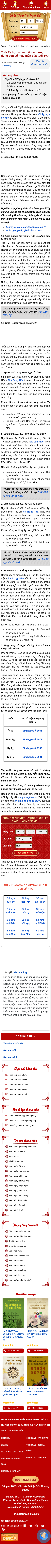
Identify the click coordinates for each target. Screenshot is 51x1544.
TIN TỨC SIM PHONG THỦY (12, 1430)
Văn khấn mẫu (15, 1251)
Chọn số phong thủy (25, 39)
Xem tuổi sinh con (17, 1275)
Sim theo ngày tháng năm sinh (22, 1146)
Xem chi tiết (13, 1351)
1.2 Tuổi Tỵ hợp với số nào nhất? (23, 90)
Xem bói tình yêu (16, 1210)
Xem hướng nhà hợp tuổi (20, 1280)
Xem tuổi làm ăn (16, 1260)
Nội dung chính (11, 75)
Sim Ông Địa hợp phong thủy (22, 1125)
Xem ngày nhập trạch (18, 1185)
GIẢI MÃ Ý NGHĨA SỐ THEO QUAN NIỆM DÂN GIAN (37, 1391)
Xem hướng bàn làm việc (20, 1236)
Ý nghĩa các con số (17, 1246)
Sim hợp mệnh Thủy (18, 1084)
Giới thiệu (5, 1438)
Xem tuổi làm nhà (17, 1265)
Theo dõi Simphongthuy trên (39, 62)
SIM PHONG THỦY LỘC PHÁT (13, 1420)
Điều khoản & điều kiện (12, 1452)
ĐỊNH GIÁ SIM (44, 1425)
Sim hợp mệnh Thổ (18, 1094)
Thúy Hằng (6, 65)
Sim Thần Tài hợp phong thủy (22, 1120)
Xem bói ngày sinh (17, 1205)
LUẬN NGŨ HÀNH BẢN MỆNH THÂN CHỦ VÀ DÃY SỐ (37, 1334)
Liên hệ (4, 1445)
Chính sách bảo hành (36, 1457)
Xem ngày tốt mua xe (18, 1190)
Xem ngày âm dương (18, 1195)
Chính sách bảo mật (10, 1471)
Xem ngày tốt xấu (17, 1166)
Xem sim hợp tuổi (25, 853)
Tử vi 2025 (14, 1156)
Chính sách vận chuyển (37, 1438)
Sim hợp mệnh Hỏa (18, 1089)
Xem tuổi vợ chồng (17, 1270)
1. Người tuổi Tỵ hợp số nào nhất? (21, 79)
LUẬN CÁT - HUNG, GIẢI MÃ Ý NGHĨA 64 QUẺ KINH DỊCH (12, 1391)
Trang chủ (5, 46)
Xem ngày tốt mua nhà (19, 1181)
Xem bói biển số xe (17, 1151)
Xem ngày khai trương (19, 1171)
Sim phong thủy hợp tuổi (20, 1231)
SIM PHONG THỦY (31, 1425)
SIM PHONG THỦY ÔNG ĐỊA (12, 1425)
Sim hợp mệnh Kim (18, 1075)
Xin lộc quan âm (16, 1161)
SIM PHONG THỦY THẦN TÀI (37, 1420)
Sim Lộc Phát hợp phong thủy (22, 1115)
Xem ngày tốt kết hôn (18, 1176)
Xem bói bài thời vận (18, 1200)
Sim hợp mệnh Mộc (18, 1080)
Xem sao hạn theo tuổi (19, 1256)
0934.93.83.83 (25, 1480)
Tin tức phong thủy (17, 1241)
